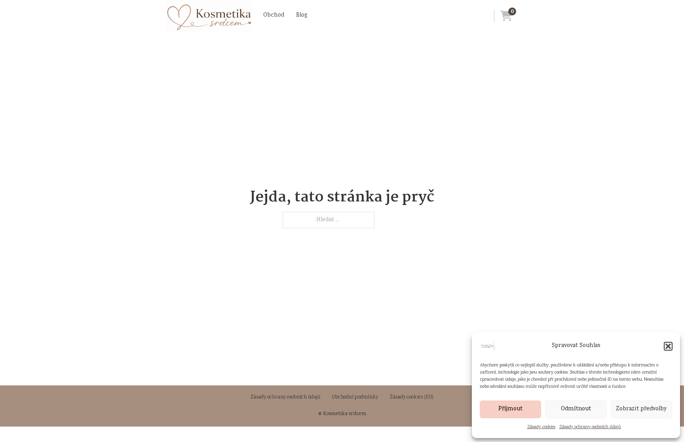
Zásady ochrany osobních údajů (590, 427)
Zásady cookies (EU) (411, 397)
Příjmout (510, 409)
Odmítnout (576, 409)
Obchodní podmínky (355, 397)
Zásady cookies (541, 427)
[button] (668, 346)
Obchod (273, 15)
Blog (302, 15)
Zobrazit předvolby (641, 409)
